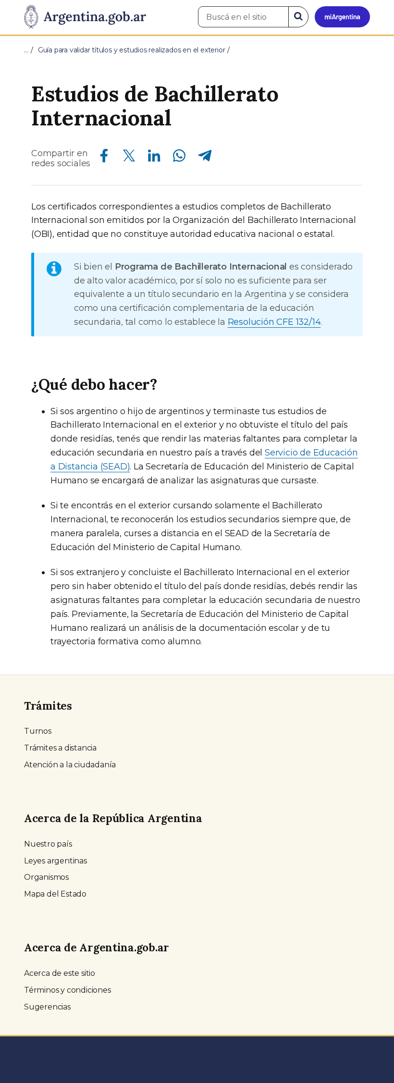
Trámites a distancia (60, 747)
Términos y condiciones (67, 990)
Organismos (46, 877)
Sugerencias (47, 1006)
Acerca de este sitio (59, 973)
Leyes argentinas (55, 860)
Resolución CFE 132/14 (274, 322)
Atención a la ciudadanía (70, 764)
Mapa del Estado (55, 893)
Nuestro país (48, 844)
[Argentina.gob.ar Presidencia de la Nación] (85, 17)
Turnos (37, 731)
